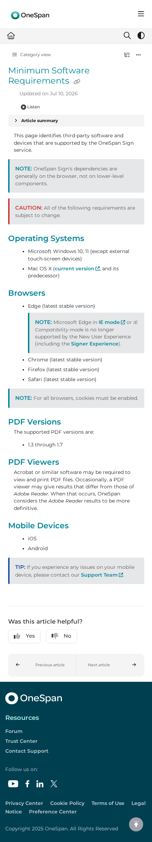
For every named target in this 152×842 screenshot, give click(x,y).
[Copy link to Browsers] (56, 294)
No (67, 635)
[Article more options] (138, 54)
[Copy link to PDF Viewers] (70, 463)
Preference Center (53, 811)
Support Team (102, 575)
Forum (14, 731)
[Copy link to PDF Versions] (71, 422)
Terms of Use (108, 803)
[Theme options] (141, 35)
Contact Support (26, 751)
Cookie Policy (67, 803)
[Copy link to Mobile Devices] (79, 526)
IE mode (112, 322)
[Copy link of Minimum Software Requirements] (77, 81)
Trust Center (21, 741)
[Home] (30, 14)
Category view (35, 54)
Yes (30, 635)
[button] (42, 665)
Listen (33, 106)
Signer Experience (94, 344)
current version (77, 268)
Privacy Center (24, 803)
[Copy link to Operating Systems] (95, 239)
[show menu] (141, 14)
